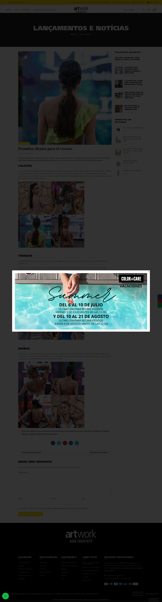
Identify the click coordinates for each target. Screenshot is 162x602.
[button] (5, 596)
